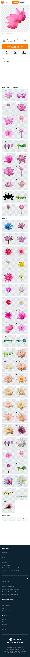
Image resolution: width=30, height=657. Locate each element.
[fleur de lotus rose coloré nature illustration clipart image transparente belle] (8, 235)
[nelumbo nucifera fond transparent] (8, 133)
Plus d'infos (6, 61)
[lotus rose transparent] (8, 392)
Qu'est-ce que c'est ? (15, 58)
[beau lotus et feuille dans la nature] (8, 311)
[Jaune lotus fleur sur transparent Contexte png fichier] (8, 443)
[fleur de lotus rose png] (8, 95)
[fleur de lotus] (8, 299)
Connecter (22, 2)
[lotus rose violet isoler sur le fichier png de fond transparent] (8, 273)
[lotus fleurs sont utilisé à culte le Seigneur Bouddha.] (8, 608)
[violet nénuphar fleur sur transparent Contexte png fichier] (8, 481)
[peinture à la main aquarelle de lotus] (8, 159)
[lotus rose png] (8, 171)
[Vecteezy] (2, 2)
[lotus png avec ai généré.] (8, 621)
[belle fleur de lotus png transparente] (8, 108)
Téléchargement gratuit (15, 46)
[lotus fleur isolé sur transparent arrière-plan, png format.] (8, 366)
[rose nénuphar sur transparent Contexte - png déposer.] (8, 405)
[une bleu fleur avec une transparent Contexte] (8, 354)
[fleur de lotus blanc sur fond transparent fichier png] (8, 519)
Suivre (25, 41)
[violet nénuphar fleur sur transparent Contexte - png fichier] (8, 430)
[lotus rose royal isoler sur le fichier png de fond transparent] (8, 197)
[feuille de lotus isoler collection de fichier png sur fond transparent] (8, 210)
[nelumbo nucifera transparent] (8, 286)
